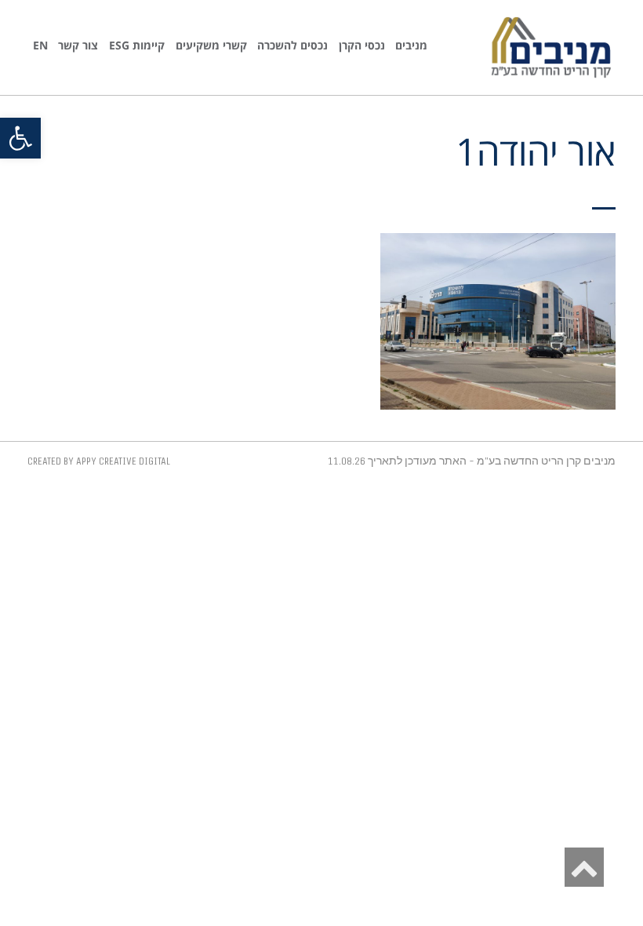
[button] (20, 138)
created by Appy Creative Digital (98, 461)
